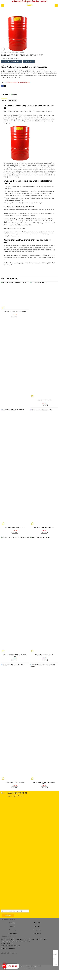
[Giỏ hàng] (56, 5)
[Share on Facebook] (2, 86)
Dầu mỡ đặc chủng (12, 933)
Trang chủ (3, 52)
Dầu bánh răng (12, 930)
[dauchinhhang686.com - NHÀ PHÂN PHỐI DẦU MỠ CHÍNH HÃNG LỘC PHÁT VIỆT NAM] (29, 5)
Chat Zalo (55, 959)
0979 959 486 (12, 966)
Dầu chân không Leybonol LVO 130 (44, 655)
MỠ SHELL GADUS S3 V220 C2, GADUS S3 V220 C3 (15, 655)
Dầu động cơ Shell (19, 52)
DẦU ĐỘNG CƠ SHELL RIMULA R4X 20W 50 (15, 311)
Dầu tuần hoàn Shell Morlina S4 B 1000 (44, 527)
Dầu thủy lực (12, 922)
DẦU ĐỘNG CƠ (11, 52)
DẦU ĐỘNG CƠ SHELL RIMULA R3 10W (15, 527)
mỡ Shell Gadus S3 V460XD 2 (44, 400)
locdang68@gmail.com (9, 948)
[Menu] (2, 5)
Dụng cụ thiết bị (37, 933)
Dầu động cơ (12, 926)
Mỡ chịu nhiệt (37, 922)
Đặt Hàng (29, 61)
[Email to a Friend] (5, 86)
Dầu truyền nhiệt (37, 930)
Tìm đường (55, 954)
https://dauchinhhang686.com (13, 945)
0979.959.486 (10, 943)
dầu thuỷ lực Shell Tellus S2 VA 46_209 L (15, 782)
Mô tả (4, 100)
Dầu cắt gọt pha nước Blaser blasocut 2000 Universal (44, 783)
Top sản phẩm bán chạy (23, 82)
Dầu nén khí (37, 926)
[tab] (4, 100)
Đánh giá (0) (12, 100)
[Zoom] (3, 49)
